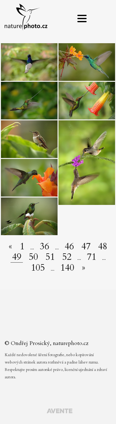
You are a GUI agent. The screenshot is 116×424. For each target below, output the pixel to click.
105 (38, 268)
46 (69, 246)
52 (66, 257)
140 (67, 268)
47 (86, 246)
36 (44, 246)
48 (102, 246)
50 (33, 257)
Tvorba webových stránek (59, 412)
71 (91, 257)
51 (50, 257)
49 (16, 257)
